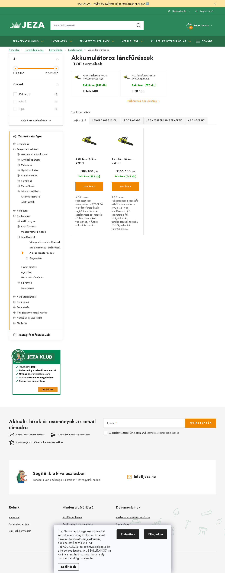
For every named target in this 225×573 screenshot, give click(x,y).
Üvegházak (23, 144)
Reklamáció (122, 524)
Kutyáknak (26, 181)
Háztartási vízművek (32, 277)
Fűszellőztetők (29, 267)
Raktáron (38, 94)
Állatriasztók (27, 202)
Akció (38, 101)
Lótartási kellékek (30, 191)
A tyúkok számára (30, 159)
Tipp (38, 109)
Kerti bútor (22, 210)
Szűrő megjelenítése (34, 120)
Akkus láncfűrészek (42, 253)
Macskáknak (27, 186)
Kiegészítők (36, 258)
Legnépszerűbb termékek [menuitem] (164, 120)
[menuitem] (28, 41)
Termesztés (23, 307)
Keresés (139, 25)
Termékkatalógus (30, 136)
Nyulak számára (29, 170)
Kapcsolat (14, 517)
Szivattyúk (26, 282)
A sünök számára (30, 196)
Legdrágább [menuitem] (132, 120)
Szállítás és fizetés (72, 517)
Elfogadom (155, 534)
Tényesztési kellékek (27, 149)
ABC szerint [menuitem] (196, 120)
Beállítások (68, 567)
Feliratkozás (201, 423)
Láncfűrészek (28, 237)
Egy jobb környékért (20, 531)
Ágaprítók (26, 272)
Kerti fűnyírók (28, 226)
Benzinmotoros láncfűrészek (45, 247)
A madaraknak (29, 175)
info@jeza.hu (145, 476)
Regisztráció (206, 11)
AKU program (28, 221)
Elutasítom (128, 534)
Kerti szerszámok (26, 297)
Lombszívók (27, 288)
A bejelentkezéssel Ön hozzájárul (144, 433)
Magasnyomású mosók (33, 232)
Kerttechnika (23, 216)
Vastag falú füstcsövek (34, 335)
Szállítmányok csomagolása (78, 524)
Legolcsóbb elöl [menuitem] (104, 120)
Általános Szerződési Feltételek (133, 517)
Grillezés (22, 323)
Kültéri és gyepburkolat (29, 318)
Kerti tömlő (23, 302)
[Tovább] (204, 41)
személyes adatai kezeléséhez (163, 433)
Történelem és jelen (19, 524)
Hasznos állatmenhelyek (34, 154)
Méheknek (26, 165)
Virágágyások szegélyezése (32, 312)
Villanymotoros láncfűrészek (45, 242)
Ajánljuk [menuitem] (80, 120)
